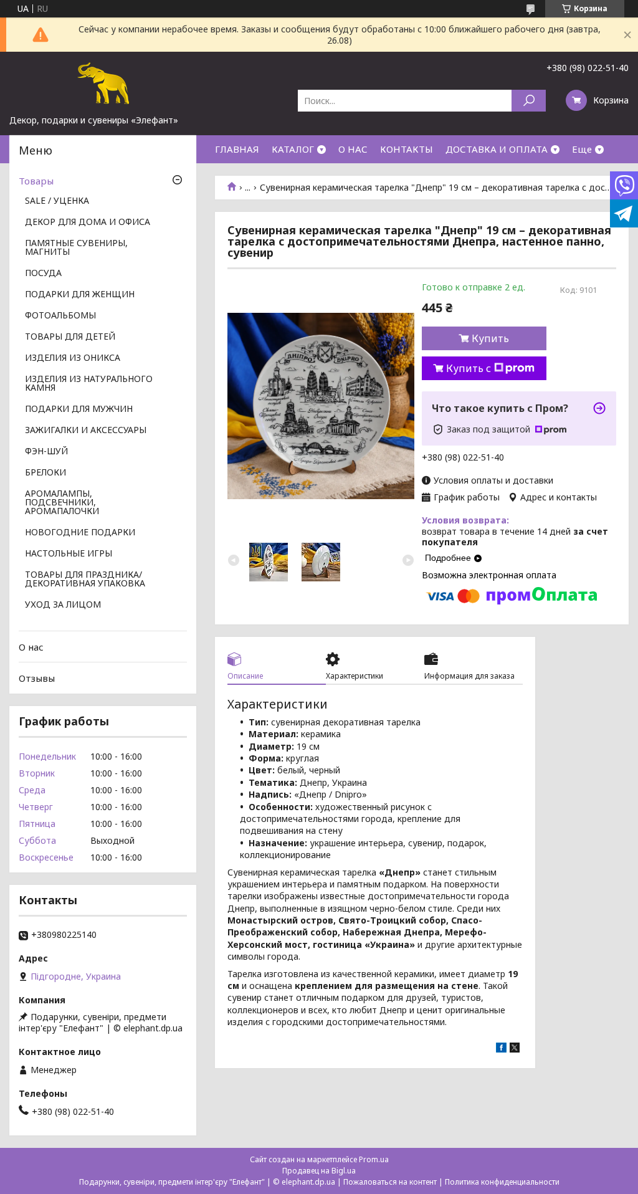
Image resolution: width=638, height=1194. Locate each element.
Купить (490, 338)
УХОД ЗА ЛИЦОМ (63, 605)
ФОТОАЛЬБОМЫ (60, 316)
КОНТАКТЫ (406, 149)
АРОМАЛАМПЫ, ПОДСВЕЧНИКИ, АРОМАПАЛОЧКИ (62, 503)
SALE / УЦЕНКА (57, 201)
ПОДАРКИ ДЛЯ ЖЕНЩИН (80, 295)
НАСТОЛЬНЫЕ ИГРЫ (68, 554)
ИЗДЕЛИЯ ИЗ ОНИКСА (72, 358)
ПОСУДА (43, 274)
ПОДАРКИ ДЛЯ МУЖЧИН (79, 409)
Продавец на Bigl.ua (319, 1170)
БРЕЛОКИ (45, 473)
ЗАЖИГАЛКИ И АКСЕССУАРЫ (85, 431)
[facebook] (501, 1049)
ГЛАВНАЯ (237, 149)
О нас (31, 647)
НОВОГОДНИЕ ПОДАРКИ (80, 533)
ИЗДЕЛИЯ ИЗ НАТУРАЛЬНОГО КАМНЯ (89, 384)
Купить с (468, 368)
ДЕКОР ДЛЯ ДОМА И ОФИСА (87, 222)
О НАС (353, 149)
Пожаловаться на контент (390, 1182)
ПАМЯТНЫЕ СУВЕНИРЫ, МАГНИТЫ (76, 248)
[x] (515, 1049)
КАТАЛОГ (293, 149)
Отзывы (37, 678)
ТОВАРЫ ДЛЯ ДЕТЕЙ (70, 337)
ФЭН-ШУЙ (46, 452)
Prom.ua (374, 1159)
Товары (36, 180)
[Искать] (529, 101)
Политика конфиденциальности (502, 1182)
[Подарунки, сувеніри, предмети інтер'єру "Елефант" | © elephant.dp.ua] (103, 83)
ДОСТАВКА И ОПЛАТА (496, 149)
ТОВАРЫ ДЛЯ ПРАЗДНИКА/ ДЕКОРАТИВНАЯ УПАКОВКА (85, 579)
